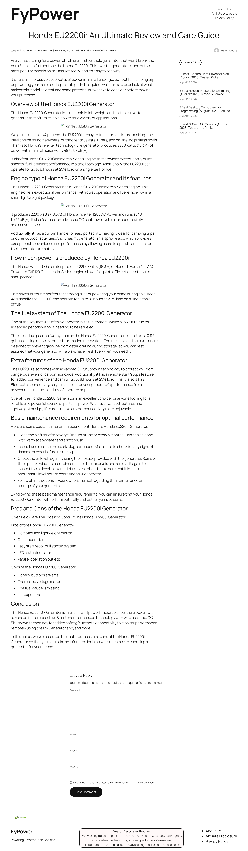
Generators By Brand (103, 50)
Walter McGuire (229, 50)
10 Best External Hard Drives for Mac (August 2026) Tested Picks (204, 75)
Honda (23, 266)
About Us (224, 9)
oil (38, 458)
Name (73, 734)
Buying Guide (76, 50)
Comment (76, 690)
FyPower (45, 13)
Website (74, 766)
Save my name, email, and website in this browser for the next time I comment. (114, 782)
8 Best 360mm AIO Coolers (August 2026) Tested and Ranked (203, 125)
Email (73, 750)
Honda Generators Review (46, 50)
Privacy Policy (224, 18)
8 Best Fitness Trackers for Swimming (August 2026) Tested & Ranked (204, 92)
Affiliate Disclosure (224, 13)
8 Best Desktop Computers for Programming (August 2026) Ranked (204, 109)
